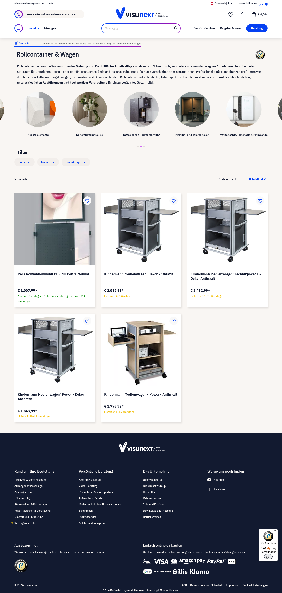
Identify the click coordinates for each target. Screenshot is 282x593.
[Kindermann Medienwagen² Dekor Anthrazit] (141, 229)
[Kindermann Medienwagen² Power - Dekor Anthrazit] (54, 350)
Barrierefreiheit (152, 517)
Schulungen (86, 511)
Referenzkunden (152, 498)
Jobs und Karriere (153, 504)
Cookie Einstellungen (255, 585)
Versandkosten (169, 590)
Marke (45, 162)
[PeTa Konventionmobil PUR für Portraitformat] (54, 229)
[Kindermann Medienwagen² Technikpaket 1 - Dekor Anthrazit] (227, 229)
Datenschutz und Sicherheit (206, 585)
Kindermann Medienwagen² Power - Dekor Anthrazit (51, 396)
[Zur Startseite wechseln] (141, 14)
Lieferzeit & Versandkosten (30, 480)
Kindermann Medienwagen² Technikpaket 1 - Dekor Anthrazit (226, 276)
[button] (138, 146)
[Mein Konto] (242, 14)
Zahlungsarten (23, 492)
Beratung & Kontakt (90, 480)
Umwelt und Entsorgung (28, 517)
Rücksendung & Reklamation (31, 504)
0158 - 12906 (68, 14)
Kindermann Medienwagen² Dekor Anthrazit (138, 274)
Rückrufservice (87, 517)
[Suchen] (175, 28)
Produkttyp (73, 162)
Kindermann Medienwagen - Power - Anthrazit (140, 394)
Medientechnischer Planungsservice (100, 504)
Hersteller (149, 492)
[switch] (268, 556)
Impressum (232, 585)
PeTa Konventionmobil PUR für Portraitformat (53, 274)
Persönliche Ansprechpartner (96, 492)
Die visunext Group (154, 486)
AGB (184, 585)
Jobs (51, 3)
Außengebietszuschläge (28, 486)
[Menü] (18, 28)
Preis (22, 162)
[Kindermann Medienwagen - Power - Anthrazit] (141, 350)
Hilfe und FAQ (22, 498)
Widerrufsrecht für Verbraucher (32, 511)
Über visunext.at (153, 480)
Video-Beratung (88, 486)
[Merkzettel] (230, 14)
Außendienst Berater (91, 498)
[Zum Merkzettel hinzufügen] (87, 200)
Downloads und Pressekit (158, 511)
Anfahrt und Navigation (92, 523)
